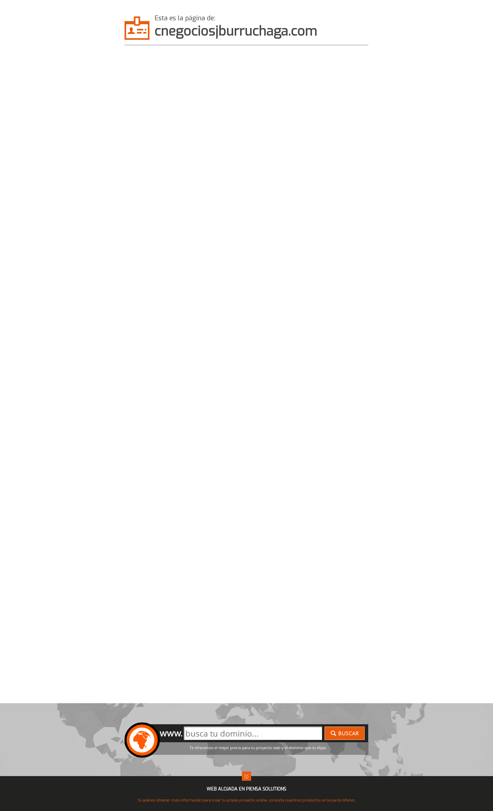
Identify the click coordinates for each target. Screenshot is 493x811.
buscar (348, 733)
